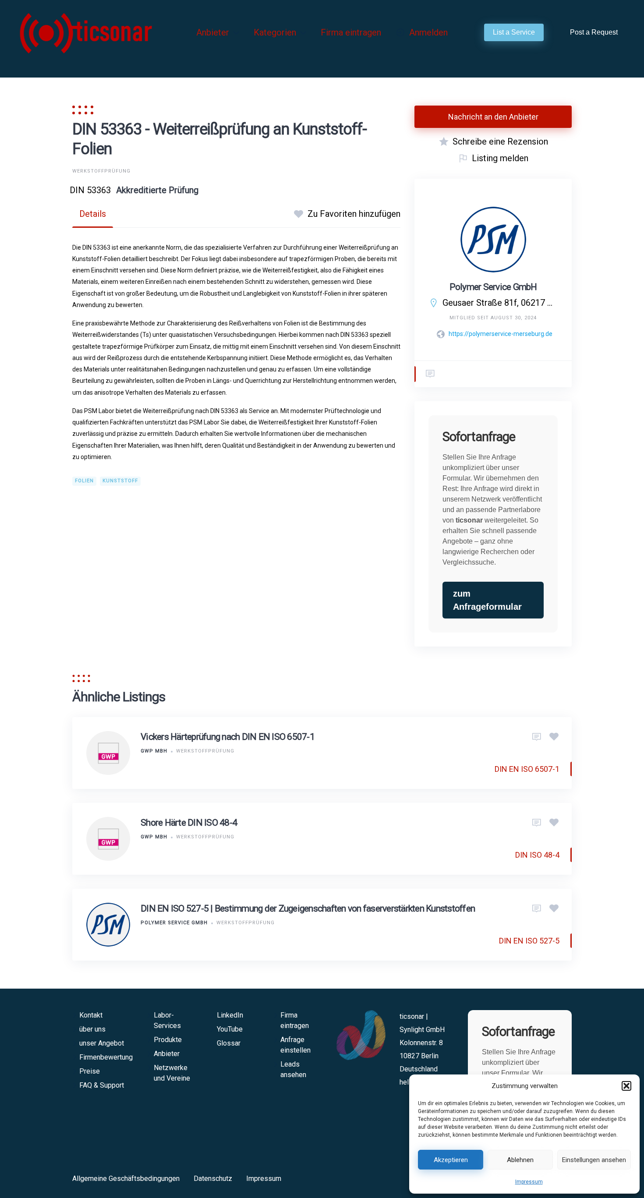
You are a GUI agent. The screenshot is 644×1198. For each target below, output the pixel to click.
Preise (89, 1071)
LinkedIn (230, 1015)
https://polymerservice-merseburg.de (500, 333)
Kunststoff (120, 481)
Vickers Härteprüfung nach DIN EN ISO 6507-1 (228, 737)
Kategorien (275, 32)
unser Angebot (101, 1043)
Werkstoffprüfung (101, 171)
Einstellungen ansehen (594, 1160)
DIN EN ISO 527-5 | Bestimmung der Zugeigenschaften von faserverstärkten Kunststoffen (308, 908)
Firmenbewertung (106, 1057)
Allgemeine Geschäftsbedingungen (126, 1178)
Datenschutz (213, 1178)
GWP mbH (154, 751)
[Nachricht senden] (430, 374)
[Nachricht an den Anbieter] (536, 737)
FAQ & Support (101, 1085)
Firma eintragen (351, 32)
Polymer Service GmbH (493, 287)
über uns (92, 1029)
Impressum (529, 1182)
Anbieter (212, 32)
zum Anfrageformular (487, 600)
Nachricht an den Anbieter (493, 116)
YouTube (230, 1029)
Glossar (229, 1043)
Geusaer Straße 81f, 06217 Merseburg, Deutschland (500, 302)
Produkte (168, 1039)
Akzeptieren (451, 1160)
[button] (626, 1085)
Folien (84, 481)
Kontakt (91, 1015)
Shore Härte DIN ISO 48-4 (189, 822)
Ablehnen (520, 1160)
